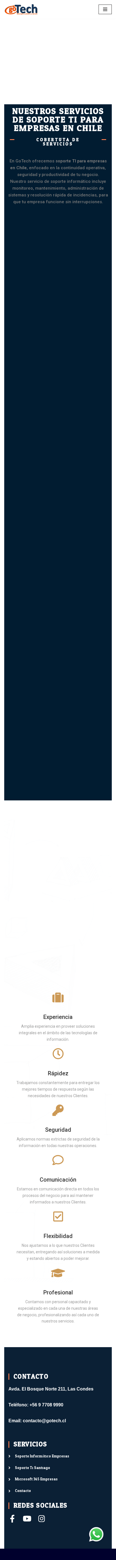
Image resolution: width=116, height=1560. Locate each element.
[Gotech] (21, 9)
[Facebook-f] (12, 1518)
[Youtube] (27, 1518)
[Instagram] (41, 1518)
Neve (9, 1554)
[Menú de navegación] (105, 9)
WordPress (63, 1554)
